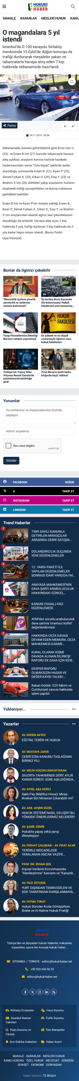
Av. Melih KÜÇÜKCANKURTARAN (44, 770)
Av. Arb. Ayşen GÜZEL (37, 808)
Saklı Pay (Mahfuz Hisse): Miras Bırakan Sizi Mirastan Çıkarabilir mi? (47, 796)
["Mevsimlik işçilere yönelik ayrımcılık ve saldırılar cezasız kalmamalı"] (20, 286)
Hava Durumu (55, 1010)
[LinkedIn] (47, 992)
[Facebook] (25, 992)
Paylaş (11, 125)
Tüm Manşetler (55, 1030)
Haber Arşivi (54, 1042)
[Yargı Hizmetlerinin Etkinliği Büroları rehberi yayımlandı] (20, 323)
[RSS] (54, 992)
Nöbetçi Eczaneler (22, 1010)
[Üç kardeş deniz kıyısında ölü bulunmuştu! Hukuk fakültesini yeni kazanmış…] (58, 286)
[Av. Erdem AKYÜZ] (11, 737)
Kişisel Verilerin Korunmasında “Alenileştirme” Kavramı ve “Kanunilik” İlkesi (49, 871)
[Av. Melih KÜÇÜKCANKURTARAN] (11, 775)
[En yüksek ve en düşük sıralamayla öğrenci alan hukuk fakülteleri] (58, 323)
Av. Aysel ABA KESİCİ (36, 789)
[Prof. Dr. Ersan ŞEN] (11, 868)
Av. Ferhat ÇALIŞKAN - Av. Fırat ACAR (48, 845)
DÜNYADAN (54, 1065)
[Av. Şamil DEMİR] (11, 831)
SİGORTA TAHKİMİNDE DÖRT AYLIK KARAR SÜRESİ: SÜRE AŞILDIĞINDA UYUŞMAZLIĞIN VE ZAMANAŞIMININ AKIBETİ (47, 777)
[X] (32, 992)
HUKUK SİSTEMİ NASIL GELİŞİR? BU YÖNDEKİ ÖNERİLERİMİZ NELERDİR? (48, 815)
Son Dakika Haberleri (23, 1042)
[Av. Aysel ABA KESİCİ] (11, 793)
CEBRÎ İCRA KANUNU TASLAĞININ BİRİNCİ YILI (47, 759)
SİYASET (23, 1065)
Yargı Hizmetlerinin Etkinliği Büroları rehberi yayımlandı (20, 337)
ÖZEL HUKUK (35, 1060)
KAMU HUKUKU (14, 1060)
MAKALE (9, 18)
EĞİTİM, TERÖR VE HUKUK (41, 740)
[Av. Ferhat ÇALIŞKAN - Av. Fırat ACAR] (11, 850)
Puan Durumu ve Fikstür (18, 1032)
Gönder (11, 460)
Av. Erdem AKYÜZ (34, 735)
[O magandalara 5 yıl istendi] (39, 97)
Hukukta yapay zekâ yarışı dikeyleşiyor (40, 834)
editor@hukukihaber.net (42, 976)
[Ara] (73, 6)
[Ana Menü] (4, 6)
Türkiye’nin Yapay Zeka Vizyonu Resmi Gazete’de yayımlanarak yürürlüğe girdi (18, 377)
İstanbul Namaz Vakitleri (18, 1020)
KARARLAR (28, 18)
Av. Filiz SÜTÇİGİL (34, 883)
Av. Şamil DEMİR (33, 826)
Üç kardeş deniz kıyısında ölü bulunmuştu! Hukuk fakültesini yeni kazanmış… (57, 302)
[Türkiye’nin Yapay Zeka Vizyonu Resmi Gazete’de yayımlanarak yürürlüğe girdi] (20, 359)
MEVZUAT (52, 1060)
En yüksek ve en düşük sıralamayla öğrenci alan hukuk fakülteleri (56, 339)
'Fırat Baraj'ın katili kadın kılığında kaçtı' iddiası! (56, 374)
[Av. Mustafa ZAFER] (11, 756)
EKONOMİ (37, 1065)
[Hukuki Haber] (37, 6)
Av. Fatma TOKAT (34, 901)
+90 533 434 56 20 (42, 969)
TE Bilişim (49, 1075)
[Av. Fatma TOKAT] (11, 906)
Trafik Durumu (55, 1018)
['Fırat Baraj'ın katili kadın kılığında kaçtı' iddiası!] (58, 359)
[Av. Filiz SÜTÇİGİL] (11, 887)
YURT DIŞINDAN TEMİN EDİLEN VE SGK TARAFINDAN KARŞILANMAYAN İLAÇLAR (48, 890)
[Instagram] (39, 992)
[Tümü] (74, 709)
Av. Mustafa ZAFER (35, 752)
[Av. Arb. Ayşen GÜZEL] (11, 812)
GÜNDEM (68, 1060)
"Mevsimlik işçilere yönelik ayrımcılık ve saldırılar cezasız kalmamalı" (19, 302)
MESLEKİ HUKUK (53, 18)
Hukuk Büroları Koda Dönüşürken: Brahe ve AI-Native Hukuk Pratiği (46, 908)
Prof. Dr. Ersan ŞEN (36, 864)
